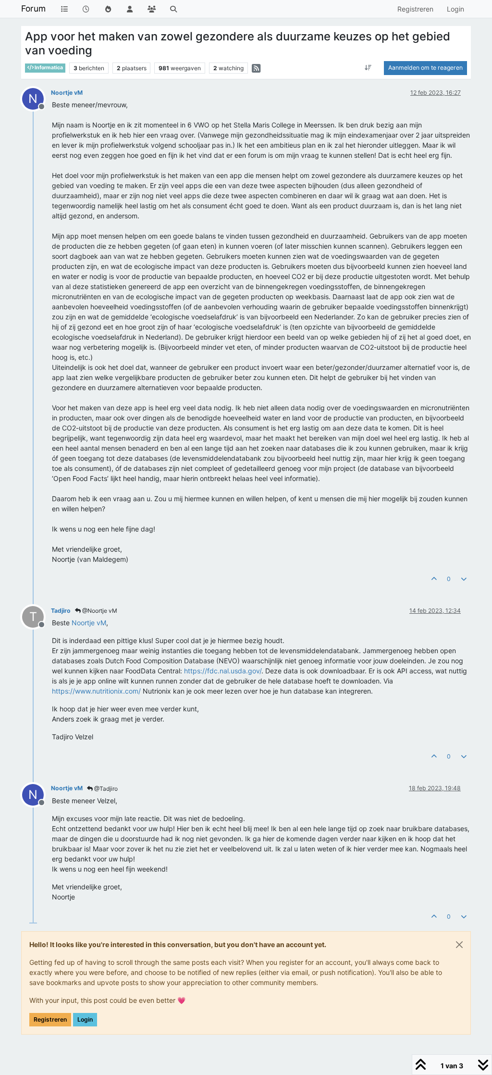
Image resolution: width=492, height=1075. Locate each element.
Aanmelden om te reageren (425, 67)
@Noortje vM (99, 610)
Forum (33, 8)
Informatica (48, 67)
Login (85, 1019)
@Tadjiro (105, 788)
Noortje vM (67, 92)
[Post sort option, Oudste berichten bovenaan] (368, 68)
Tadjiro (61, 610)
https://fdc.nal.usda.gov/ (222, 671)
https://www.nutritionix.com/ (96, 691)
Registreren (50, 1019)
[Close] (459, 945)
